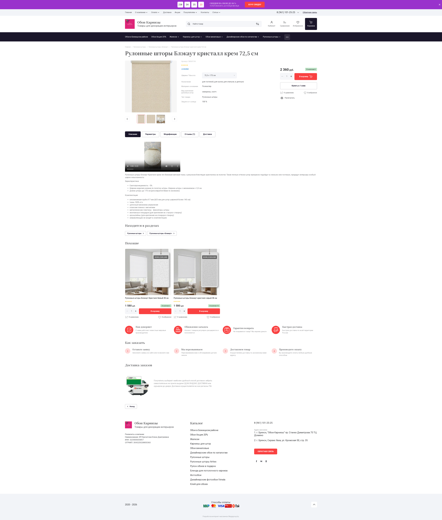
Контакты (205, 12)
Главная (128, 12)
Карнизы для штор (200, 443)
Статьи (215, 12)
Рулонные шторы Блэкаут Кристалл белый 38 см (147, 298)
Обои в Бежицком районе (204, 430)
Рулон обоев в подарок (203, 466)
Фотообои (195, 475)
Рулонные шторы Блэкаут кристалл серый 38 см (195, 298)
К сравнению (289, 93)
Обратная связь (310, 12)
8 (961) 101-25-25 (286, 12)
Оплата (154, 12)
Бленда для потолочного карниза (208, 470)
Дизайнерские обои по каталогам (208, 452)
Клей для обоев (199, 484)
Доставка (167, 12)
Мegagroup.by (233, 516)
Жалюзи (194, 439)
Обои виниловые (199, 448)
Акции (177, 12)
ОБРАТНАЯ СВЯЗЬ (266, 451)
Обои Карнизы (148, 22)
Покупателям (189, 12)
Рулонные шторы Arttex (203, 461)
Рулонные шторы (199, 457)
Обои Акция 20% (199, 434)
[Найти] (189, 24)
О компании (140, 12)
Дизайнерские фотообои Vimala (207, 479)
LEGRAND (185, 69)
